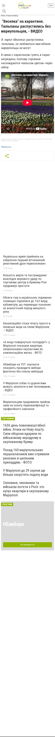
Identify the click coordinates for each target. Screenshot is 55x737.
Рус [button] (51, 5)
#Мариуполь (6, 147)
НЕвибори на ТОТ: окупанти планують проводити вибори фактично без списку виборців (23, 368)
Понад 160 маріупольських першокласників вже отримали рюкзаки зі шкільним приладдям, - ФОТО (26, 456)
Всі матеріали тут (27, 545)
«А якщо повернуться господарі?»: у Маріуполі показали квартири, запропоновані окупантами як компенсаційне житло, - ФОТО (26, 347)
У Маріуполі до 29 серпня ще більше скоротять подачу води (25, 472)
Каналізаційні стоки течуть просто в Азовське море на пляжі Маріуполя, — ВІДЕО (26, 327)
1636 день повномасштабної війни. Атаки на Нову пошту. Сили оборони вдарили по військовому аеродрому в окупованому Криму (24, 433)
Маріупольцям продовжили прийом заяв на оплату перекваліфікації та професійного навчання (26, 405)
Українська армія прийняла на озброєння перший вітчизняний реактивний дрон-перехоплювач (24, 260)
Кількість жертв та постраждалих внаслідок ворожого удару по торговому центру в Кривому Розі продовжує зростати (25, 280)
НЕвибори (13, 524)
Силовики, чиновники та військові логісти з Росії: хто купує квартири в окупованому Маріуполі (26, 489)
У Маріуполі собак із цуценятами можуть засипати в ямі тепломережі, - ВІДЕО (27, 386)
